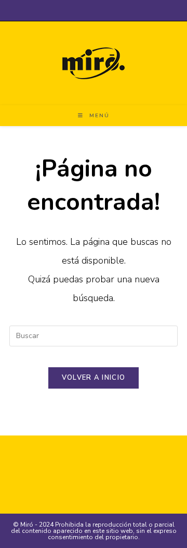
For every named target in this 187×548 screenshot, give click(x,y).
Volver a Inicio (94, 377)
